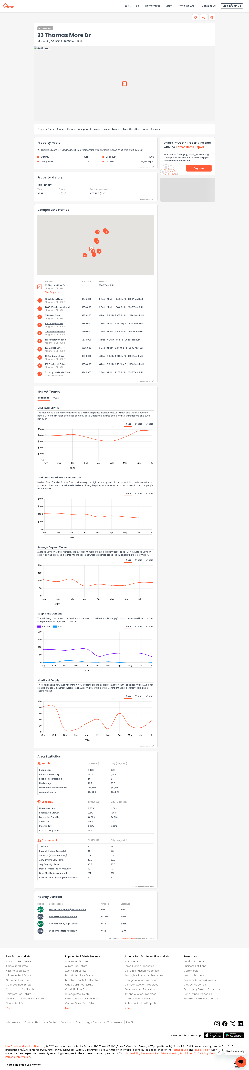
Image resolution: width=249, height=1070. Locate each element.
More (9, 1008)
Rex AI (129, 1022)
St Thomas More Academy (63, 930)
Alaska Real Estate (17, 966)
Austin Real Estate (75, 970)
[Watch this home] (195, 17)
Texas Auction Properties (139, 966)
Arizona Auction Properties (140, 994)
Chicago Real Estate (77, 994)
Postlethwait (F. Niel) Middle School (67, 909)
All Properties (132, 961)
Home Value (152, 5)
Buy (126, 5)
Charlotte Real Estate (77, 989)
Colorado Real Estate (19, 984)
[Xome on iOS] (214, 1035)
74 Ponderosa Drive (55, 331)
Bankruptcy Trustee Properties (202, 989)
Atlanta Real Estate (76, 961)
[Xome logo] (8, 5)
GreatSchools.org (128, 938)
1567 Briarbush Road (55, 339)
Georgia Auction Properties (140, 980)
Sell (138, 5)
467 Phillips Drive (54, 323)
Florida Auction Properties (139, 989)
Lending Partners (194, 975)
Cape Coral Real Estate (79, 984)
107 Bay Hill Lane (53, 347)
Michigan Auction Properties (141, 984)
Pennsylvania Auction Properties (143, 975)
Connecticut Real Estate (20, 989)
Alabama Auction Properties (141, 1003)
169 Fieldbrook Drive (55, 364)
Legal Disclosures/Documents (104, 1022)
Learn (168, 5)
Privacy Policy (202, 1050)
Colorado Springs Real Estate (82, 998)
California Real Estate (18, 980)
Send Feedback (187, 193)
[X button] (233, 1024)
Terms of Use (180, 1050)
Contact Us (209, 5)
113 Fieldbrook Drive (54, 356)
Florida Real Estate (17, 1003)
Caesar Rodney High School (63, 923)
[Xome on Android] (234, 1035)
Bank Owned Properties (198, 994)
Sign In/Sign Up (232, 5)
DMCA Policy (201, 1053)
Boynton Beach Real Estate (81, 980)
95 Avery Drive (52, 315)
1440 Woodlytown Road (57, 307)
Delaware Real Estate (18, 994)
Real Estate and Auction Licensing (25, 1046)
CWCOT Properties (195, 984)
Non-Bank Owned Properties (201, 998)
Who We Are (186, 5)
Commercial (191, 970)
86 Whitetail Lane (54, 299)
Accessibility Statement (140, 1053)
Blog (78, 1022)
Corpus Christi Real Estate (80, 1003)
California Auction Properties (141, 970)
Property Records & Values (200, 980)
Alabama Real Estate (18, 961)
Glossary (66, 1022)
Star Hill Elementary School (63, 916)
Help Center (50, 1022)
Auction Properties (195, 961)
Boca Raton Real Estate (79, 975)
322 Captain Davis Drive (57, 372)
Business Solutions (195, 966)
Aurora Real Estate (76, 966)
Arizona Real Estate (17, 970)
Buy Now (199, 168)
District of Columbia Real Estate (25, 998)
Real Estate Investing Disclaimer (174, 1053)
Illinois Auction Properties (139, 998)
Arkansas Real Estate (18, 975)
